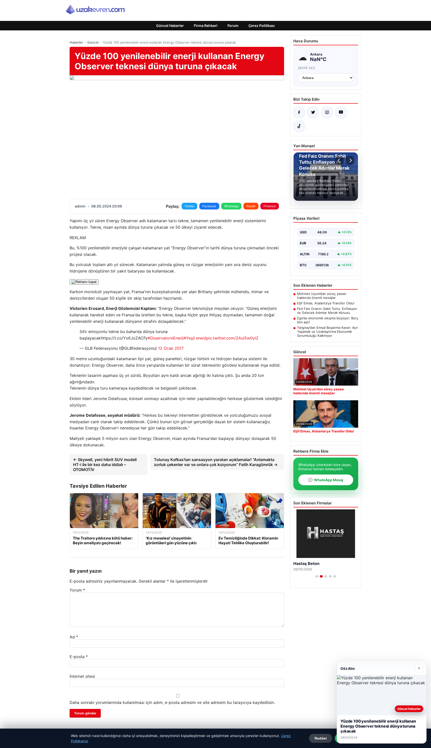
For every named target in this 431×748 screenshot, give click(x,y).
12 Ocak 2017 (171, 348)
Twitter (189, 206)
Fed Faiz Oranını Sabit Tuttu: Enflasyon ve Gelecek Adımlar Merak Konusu (327, 311)
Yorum (77, 590)
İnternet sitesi (82, 676)
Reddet (321, 738)
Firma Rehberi (205, 25)
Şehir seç (307, 68)
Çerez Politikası (261, 25)
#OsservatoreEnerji (166, 338)
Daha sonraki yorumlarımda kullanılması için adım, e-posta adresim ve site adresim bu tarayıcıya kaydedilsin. (172, 702)
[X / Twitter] (313, 112)
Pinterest (269, 206)
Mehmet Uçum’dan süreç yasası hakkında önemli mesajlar (321, 296)
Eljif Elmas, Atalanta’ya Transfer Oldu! (325, 303)
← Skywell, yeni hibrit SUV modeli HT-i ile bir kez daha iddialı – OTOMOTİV (105, 464)
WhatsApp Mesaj (325, 480)
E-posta (79, 656)
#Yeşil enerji (195, 338)
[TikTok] (299, 126)
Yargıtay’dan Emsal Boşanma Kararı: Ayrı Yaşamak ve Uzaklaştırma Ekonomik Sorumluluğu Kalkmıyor (327, 332)
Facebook (209, 206)
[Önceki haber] (339, 160)
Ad (74, 636)
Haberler (76, 42)
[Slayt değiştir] (316, 576)
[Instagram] (327, 112)
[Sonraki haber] (350, 160)
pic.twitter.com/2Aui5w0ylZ (232, 338)
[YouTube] (341, 112)
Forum (232, 25)
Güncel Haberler (170, 25)
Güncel (93, 42)
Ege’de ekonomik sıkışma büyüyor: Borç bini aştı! (327, 320)
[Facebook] (299, 112)
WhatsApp (231, 206)
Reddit (250, 206)
